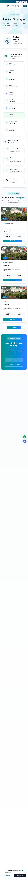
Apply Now (20, 875)
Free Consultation (15, 360)
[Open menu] (2, 5)
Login (24, 5)
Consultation (7, 875)
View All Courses (13, 327)
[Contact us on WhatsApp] (24, 436)
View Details (12, 240)
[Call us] (24, 441)
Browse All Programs (15, 364)
